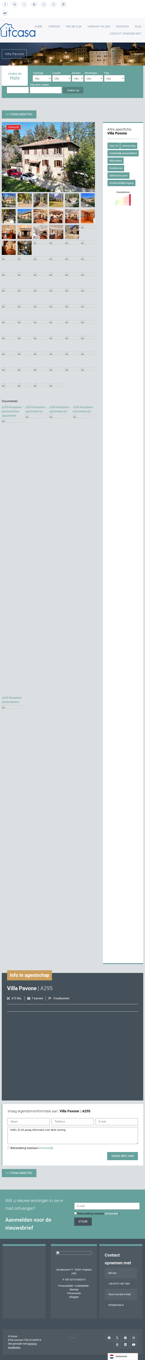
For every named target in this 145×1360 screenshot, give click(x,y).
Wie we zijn (74, 26)
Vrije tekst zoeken (39, 84)
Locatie (56, 73)
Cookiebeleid (81, 1285)
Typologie (38, 73)
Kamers (76, 73)
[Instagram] (133, 1337)
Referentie (12, 84)
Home (38, 26)
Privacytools (74, 1293)
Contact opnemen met (125, 33)
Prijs (106, 73)
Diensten (122, 26)
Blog (138, 26)
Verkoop (54, 26)
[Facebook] (109, 1337)
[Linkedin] (125, 1344)
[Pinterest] (125, 1337)
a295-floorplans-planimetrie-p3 (59, 409)
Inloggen (74, 1297)
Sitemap (74, 1289)
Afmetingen (91, 73)
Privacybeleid (65, 1285)
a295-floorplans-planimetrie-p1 (12, 700)
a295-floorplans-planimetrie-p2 (83, 409)
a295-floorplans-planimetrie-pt (35, 409)
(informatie (45, 1148)
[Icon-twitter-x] (117, 1337)
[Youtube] (133, 1344)
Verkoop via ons (99, 26)
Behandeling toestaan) (32, 1148)
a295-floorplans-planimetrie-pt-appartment (12, 411)
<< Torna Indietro (19, 114)
